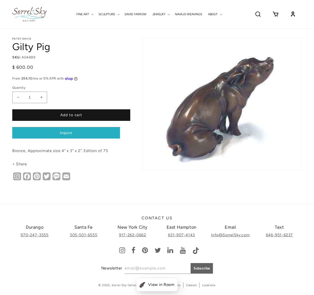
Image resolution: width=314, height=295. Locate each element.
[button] (84, 14)
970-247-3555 (34, 235)
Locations (208, 285)
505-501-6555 (83, 235)
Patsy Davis (21, 38)
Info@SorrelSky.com (230, 235)
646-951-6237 (279, 235)
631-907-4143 (181, 235)
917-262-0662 (132, 235)
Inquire (66, 133)
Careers (191, 285)
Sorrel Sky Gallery (125, 285)
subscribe (202, 268)
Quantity (19, 87)
